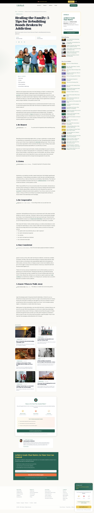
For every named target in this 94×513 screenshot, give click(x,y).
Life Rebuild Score (19, 492)
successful (18, 191)
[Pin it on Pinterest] (19, 42)
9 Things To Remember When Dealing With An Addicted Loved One (24, 364)
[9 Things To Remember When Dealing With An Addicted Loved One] (25, 353)
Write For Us (65, 496)
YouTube (31, 502)
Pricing (56, 5)
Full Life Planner (32, 493)
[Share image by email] (29, 129)
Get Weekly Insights (71, 32)
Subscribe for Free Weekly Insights (36, 474)
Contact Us (65, 492)
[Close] (76, 1)
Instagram (22, 502)
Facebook (18, 502)
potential (18, 95)
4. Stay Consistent (21, 84)
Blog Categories (65, 495)
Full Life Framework (20, 493)
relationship (37, 142)
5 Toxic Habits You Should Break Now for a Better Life (45, 339)
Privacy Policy (68, 507)
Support (64, 499)
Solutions (50, 5)
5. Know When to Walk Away (23, 86)
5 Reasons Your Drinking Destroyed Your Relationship (46, 384)
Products (44, 5)
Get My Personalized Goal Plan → (36, 430)
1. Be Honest (20, 78)
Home (16, 11)
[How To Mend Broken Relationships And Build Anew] (25, 332)
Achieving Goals (19, 496)
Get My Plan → (71, 1)
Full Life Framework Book (34, 492)
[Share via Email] (24, 42)
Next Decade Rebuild (48, 496)
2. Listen (19, 80)
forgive (31, 114)
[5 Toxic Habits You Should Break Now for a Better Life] (46, 330)
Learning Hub (32, 495)
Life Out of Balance (48, 495)
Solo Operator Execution (49, 498)
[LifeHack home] (20, 5)
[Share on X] (22, 42)
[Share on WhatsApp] (27, 129)
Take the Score (73, 5)
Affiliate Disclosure (74, 507)
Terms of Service (62, 507)
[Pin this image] (23, 129)
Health (39, 358)
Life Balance (18, 495)
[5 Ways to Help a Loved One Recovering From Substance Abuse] (46, 352)
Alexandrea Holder (19, 38)
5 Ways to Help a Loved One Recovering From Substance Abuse (46, 361)
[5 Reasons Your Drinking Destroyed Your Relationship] (46, 375)
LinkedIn (35, 502)
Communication (20, 11)
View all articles (26, 446)
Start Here (39, 5)
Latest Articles (65, 493)
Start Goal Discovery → (83, 506)
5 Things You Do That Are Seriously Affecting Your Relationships (25, 386)
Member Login (65, 498)
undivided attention (42, 180)
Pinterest (26, 502)
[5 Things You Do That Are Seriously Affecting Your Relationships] (25, 376)
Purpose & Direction (48, 493)
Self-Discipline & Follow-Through (50, 492)
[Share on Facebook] (16, 42)
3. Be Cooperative (21, 82)
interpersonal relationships (36, 218)
